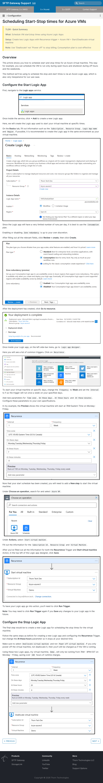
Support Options (79, 768)
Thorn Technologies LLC (83, 760)
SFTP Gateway (18, 760)
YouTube (46, 764)
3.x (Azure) (44, 9)
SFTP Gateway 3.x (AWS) (17, 9)
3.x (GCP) (66, 9)
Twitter (45, 768)
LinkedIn (46, 760)
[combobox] (88, 3)
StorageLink (17, 764)
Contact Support (90, 9)
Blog (74, 764)
